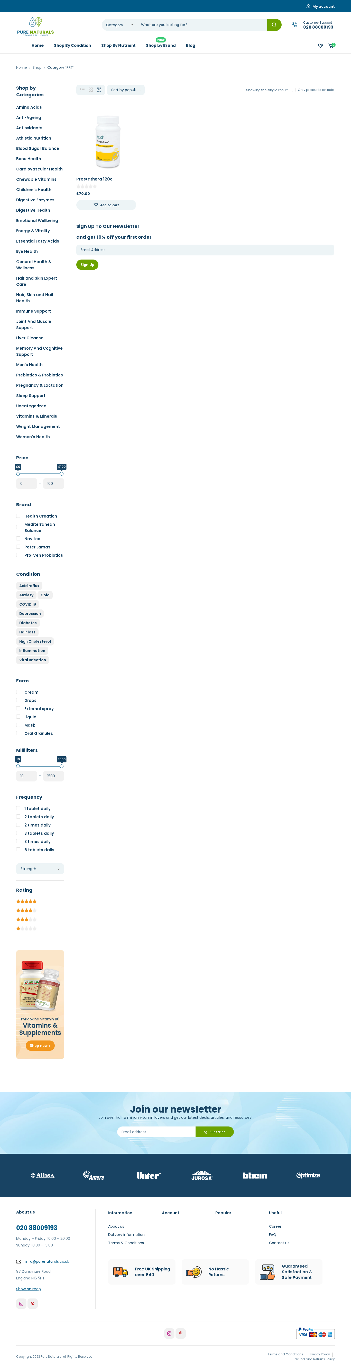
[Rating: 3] (26, 918)
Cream (31, 692)
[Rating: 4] (26, 909)
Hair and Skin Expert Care (36, 281)
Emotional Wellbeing (37, 220)
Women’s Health (33, 437)
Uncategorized (31, 406)
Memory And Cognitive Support (39, 351)
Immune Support (33, 311)
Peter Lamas (37, 547)
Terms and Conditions (285, 1354)
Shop (37, 67)
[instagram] (21, 1303)
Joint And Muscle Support (33, 324)
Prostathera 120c (94, 179)
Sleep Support (30, 395)
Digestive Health (33, 210)
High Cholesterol (35, 641)
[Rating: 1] (26, 927)
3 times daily (37, 841)
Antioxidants (29, 128)
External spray (39, 708)
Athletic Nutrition (33, 138)
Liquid (30, 717)
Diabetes (28, 622)
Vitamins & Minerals (36, 416)
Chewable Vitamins (36, 179)
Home (21, 67)
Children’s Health (33, 189)
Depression (30, 613)
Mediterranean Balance (39, 527)
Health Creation (40, 516)
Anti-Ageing (28, 117)
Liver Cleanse (29, 338)
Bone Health (28, 158)
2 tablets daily (39, 817)
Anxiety (26, 595)
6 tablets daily (39, 850)
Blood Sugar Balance (37, 148)
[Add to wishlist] (128, 120)
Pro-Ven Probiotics (43, 555)
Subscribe (217, 1132)
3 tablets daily (39, 833)
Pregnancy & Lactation (39, 385)
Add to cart (109, 205)
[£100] (61, 474)
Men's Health (29, 364)
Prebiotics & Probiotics (39, 375)
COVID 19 (27, 604)
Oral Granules (38, 733)
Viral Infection (32, 660)
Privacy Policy (319, 1354)
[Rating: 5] (26, 900)
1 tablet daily (37, 808)
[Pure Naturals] (35, 26)
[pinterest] (32, 1303)
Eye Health (27, 251)
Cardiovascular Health (39, 169)
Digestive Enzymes (35, 200)
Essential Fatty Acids (37, 241)
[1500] (61, 766)
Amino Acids (29, 107)
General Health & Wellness (33, 265)
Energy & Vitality (33, 231)
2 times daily (37, 825)
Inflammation (32, 650)
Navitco (32, 538)
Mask (29, 725)
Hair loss (27, 632)
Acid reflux (29, 585)
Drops (30, 700)
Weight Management (38, 426)
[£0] (18, 474)
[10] (18, 766)
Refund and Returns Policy (314, 1359)
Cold (45, 595)
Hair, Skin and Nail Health (34, 298)
